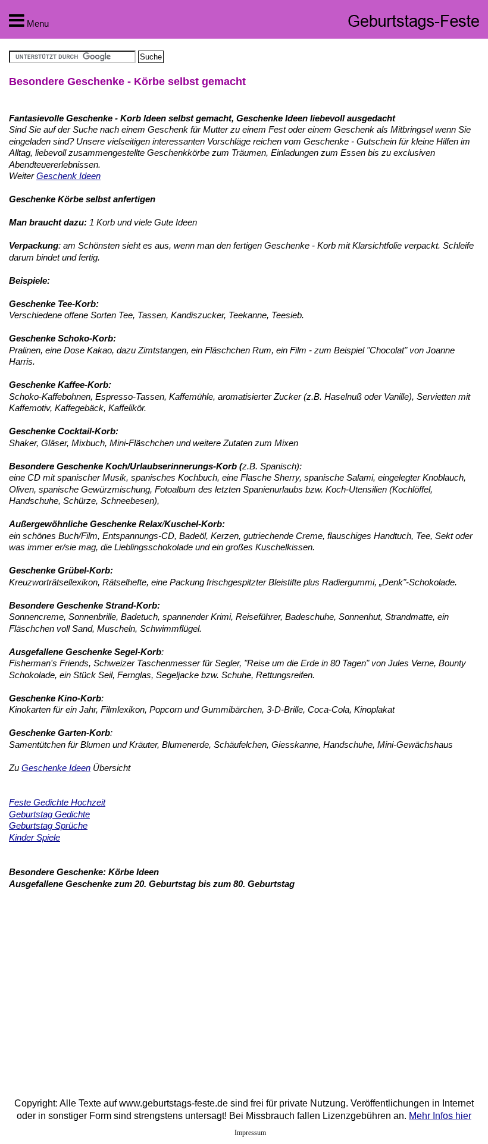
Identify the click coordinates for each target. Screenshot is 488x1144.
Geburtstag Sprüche (48, 825)
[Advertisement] (109, 984)
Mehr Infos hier (440, 1116)
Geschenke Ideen (55, 768)
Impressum (250, 1133)
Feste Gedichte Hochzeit (57, 802)
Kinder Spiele (34, 837)
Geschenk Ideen (68, 176)
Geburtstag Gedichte (49, 814)
